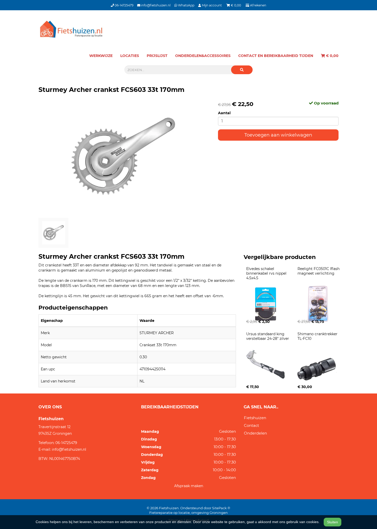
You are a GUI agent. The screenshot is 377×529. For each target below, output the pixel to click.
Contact (251, 425)
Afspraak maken (188, 486)
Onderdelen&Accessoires (203, 55)
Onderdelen (255, 433)
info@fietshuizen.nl (155, 5)
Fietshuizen (255, 417)
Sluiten (332, 522)
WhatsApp (185, 5)
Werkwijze (101, 55)
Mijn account (212, 5)
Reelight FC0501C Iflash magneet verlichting (319, 271)
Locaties (129, 55)
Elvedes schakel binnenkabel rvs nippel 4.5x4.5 (266, 273)
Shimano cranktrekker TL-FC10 (318, 336)
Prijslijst (157, 55)
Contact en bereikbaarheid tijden (275, 55)
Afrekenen (257, 5)
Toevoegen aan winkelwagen (278, 135)
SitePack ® (221, 508)
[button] (242, 69)
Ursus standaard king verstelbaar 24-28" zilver (267, 336)
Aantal (224, 113)
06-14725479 (123, 5)
